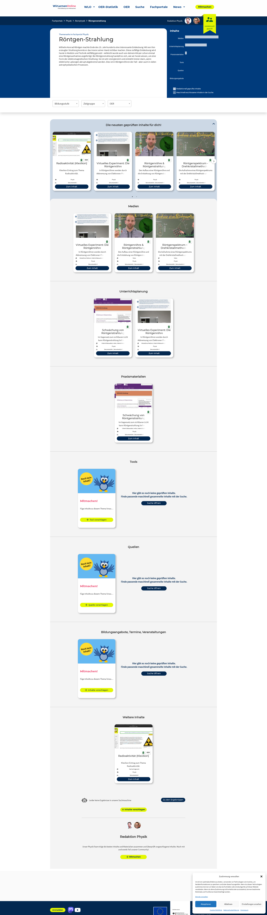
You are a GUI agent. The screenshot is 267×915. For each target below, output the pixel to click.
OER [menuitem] (126, 7)
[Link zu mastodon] (70, 910)
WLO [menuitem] (87, 7)
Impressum (244, 910)
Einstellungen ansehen (251, 904)
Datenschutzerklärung (231, 910)
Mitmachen (135, 857)
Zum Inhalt (71, 186)
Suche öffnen (154, 503)
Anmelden (57, 910)
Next (213, 161)
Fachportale (57, 20)
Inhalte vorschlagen (98, 690)
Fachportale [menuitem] (159, 7)
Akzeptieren (206, 904)
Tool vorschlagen (98, 520)
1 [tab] (132, 196)
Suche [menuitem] (139, 7)
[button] (261, 876)
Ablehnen (228, 904)
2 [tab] (136, 196)
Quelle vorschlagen (98, 605)
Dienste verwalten (201, 897)
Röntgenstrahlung (97, 20)
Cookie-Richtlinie (216, 910)
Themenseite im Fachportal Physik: (74, 34)
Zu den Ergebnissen (173, 800)
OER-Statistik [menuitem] (108, 7)
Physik (69, 20)
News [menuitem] (177, 7)
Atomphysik (80, 20)
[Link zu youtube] (77, 910)
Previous (52, 161)
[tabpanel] (72, 161)
